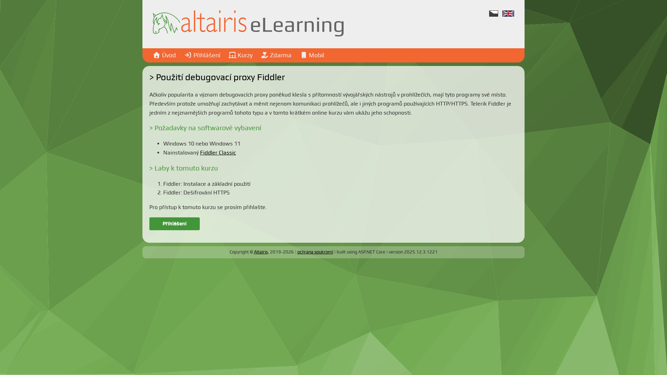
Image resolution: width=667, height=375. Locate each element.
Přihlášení (175, 223)
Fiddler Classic (218, 152)
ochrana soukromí (315, 252)
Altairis (261, 252)
